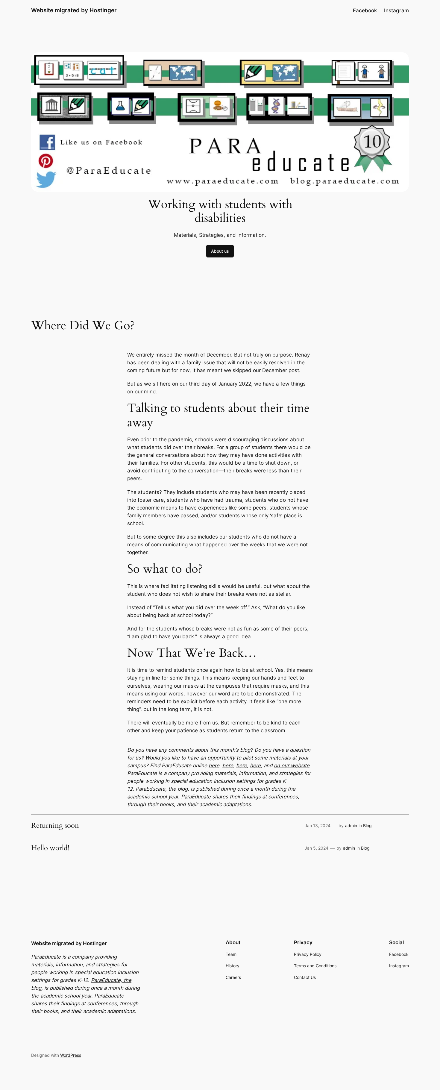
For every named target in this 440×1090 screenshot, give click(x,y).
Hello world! (50, 848)
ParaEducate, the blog (162, 789)
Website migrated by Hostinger (74, 10)
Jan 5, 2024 (316, 848)
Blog (367, 825)
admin (351, 825)
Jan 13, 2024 (317, 825)
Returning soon (55, 826)
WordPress (70, 1055)
